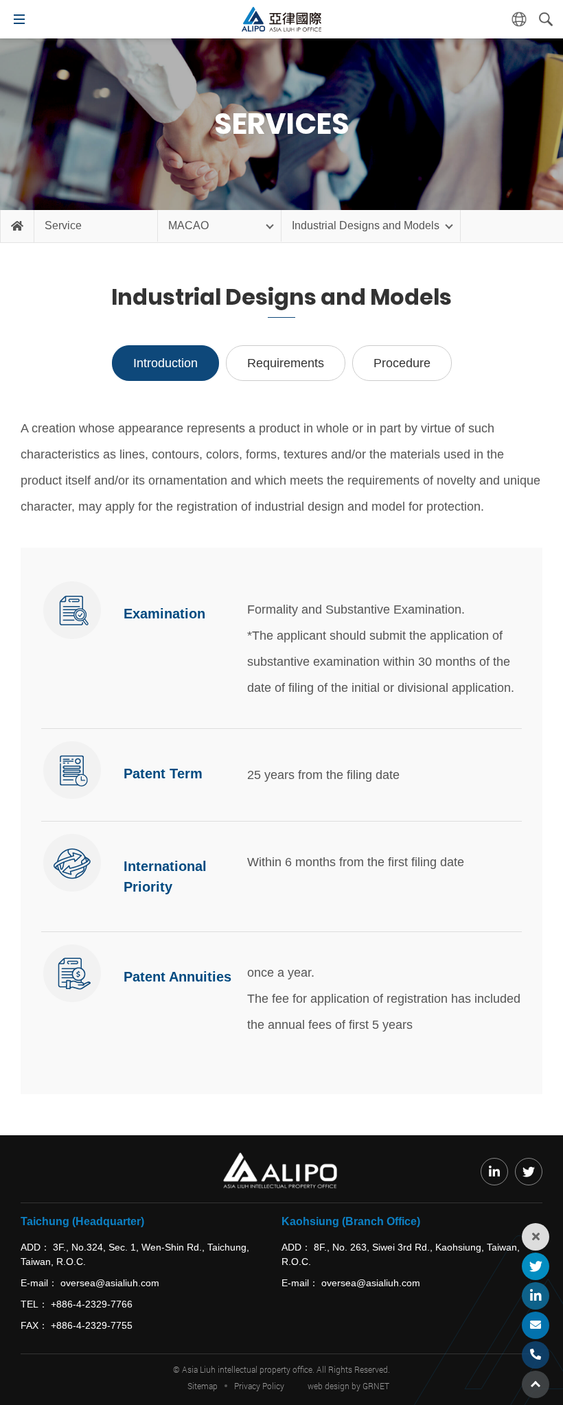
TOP (535, 1384)
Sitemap (202, 1385)
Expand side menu (535, 1237)
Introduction (165, 363)
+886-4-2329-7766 (92, 1304)
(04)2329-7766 (535, 1355)
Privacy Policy (259, 1385)
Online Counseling (535, 1325)
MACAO (188, 225)
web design (328, 1385)
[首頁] (17, 226)
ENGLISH (519, 19)
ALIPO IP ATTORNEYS (281, 19)
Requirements (285, 363)
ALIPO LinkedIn (535, 1296)
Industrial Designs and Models (365, 225)
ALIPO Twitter (535, 1266)
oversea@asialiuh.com (109, 1282)
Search (545, 19)
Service (63, 225)
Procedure (402, 363)
